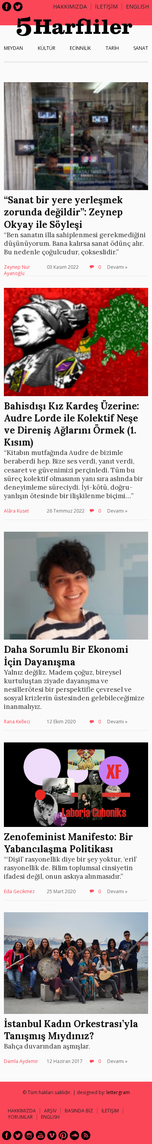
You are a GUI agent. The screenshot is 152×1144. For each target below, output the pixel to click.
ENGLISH (137, 6)
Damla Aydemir (21, 1061)
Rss (85, 1135)
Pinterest (63, 1135)
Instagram (29, 1135)
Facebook (6, 6)
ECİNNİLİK (80, 48)
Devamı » (117, 267)
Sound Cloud (74, 1135)
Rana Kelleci (17, 721)
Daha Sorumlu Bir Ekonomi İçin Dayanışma (66, 655)
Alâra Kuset (16, 511)
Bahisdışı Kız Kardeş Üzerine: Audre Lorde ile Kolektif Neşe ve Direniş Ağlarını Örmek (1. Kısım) (71, 424)
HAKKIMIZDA (22, 1110)
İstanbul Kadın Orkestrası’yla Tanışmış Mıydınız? (71, 1030)
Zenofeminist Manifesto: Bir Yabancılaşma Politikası (68, 843)
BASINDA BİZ (79, 1110)
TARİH (112, 48)
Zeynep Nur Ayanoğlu (17, 270)
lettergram (118, 1092)
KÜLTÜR (46, 48)
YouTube (40, 1135)
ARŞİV (50, 1110)
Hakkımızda (70, 6)
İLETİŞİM (106, 6)
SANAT (140, 48)
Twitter (18, 6)
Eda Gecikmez (19, 891)
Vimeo (52, 1135)
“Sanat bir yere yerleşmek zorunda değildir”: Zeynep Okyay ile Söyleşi (63, 212)
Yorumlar (20, 1117)
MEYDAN (13, 48)
